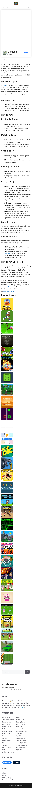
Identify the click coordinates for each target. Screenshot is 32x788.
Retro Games (20, 724)
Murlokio (10, 287)
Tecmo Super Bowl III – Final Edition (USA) (13, 333)
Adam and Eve (6, 407)
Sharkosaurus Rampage (8, 468)
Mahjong (5, 85)
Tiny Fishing (5, 309)
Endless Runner (7, 729)
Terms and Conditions (9, 780)
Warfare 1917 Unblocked (8, 346)
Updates (19, 750)
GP (3, 743)
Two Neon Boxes (6, 419)
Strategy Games (8, 291)
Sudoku (4, 444)
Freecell (4, 590)
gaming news (6, 740)
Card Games (6, 724)
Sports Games (20, 738)
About (4, 773)
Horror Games (6, 747)
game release (6, 733)
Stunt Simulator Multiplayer (9, 651)
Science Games (21, 729)
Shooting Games (21, 731)
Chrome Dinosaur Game (8, 431)
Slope (3, 529)
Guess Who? (5, 566)
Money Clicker (5, 382)
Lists (3, 750)
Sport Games (20, 736)
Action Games (6, 717)
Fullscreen (25, 53)
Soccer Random (6, 639)
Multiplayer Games (8, 752)
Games (4, 736)
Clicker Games (6, 726)
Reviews (19, 726)
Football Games (7, 731)
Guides (4, 745)
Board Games (6, 722)
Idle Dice (4, 456)
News (18, 717)
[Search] (27, 672)
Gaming (4, 738)
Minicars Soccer (6, 358)
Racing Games (20, 722)
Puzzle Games (20, 719)
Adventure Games (8, 719)
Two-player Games (22, 743)
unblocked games (21, 745)
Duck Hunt (4, 505)
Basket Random (6, 517)
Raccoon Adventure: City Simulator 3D (12, 541)
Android (7, 253)
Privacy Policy (6, 777)
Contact (4, 775)
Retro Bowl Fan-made (8, 664)
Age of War (5, 395)
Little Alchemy (6, 603)
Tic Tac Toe (5, 492)
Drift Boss (4, 627)
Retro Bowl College (7, 321)
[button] (28, 8)
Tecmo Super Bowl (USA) (9, 615)
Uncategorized (20, 747)
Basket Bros (5, 578)
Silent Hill (19, 733)
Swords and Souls (6, 480)
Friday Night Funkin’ (7, 554)
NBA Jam (4, 370)
